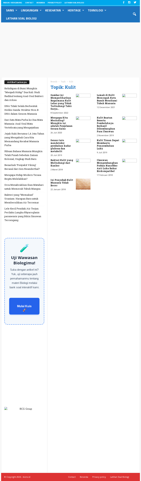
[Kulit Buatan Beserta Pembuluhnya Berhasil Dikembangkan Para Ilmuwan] (129, 121)
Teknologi (95, 10)
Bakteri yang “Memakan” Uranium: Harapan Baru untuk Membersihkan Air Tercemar (21, 198)
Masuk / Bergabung (12, 2)
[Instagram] (129, 2)
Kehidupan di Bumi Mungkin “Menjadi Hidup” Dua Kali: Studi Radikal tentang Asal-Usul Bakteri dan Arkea (23, 94)
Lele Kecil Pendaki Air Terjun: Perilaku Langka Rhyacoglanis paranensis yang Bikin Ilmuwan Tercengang (22, 214)
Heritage (74, 10)
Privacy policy (55, 2)
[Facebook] (123, 2)
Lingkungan (29, 10)
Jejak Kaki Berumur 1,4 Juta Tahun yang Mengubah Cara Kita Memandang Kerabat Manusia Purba (24, 139)
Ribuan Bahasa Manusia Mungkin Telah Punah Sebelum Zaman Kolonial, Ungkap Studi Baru (23, 155)
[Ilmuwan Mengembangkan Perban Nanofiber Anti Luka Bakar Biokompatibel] (129, 164)
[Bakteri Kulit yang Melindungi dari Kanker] (83, 164)
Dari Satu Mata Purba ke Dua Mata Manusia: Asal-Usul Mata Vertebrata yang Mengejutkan (23, 123)
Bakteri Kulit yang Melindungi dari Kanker (61, 163)
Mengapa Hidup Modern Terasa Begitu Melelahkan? (22, 176)
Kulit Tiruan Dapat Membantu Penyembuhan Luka (108, 144)
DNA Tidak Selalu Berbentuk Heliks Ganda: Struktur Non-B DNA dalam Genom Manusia (21, 109)
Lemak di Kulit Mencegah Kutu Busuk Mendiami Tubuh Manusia (107, 99)
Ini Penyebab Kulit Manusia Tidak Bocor (61, 182)
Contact (29, 2)
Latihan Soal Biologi (74, 2)
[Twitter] (135, 2)
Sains (10, 10)
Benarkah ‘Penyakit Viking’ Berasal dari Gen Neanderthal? (22, 166)
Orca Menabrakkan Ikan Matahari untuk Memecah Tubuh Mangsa (24, 186)
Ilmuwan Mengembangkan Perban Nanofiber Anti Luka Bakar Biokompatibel (107, 166)
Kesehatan (53, 10)
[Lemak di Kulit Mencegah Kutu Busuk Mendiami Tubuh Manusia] (129, 99)
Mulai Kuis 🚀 (24, 308)
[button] (134, 14)
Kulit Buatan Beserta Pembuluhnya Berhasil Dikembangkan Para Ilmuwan (106, 124)
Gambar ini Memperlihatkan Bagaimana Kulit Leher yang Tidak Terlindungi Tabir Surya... (61, 102)
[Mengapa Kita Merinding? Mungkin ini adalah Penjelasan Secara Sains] (83, 121)
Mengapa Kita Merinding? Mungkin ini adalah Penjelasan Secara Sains (61, 123)
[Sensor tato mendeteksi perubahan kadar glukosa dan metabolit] (83, 144)
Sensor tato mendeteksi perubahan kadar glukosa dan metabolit (60, 146)
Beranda (41, 2)
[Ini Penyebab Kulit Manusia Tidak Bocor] (83, 184)
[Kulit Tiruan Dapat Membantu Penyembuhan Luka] (129, 144)
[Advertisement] (70, 50)
